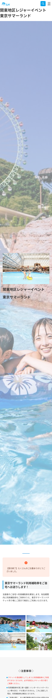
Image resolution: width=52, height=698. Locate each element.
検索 (43, 3)
